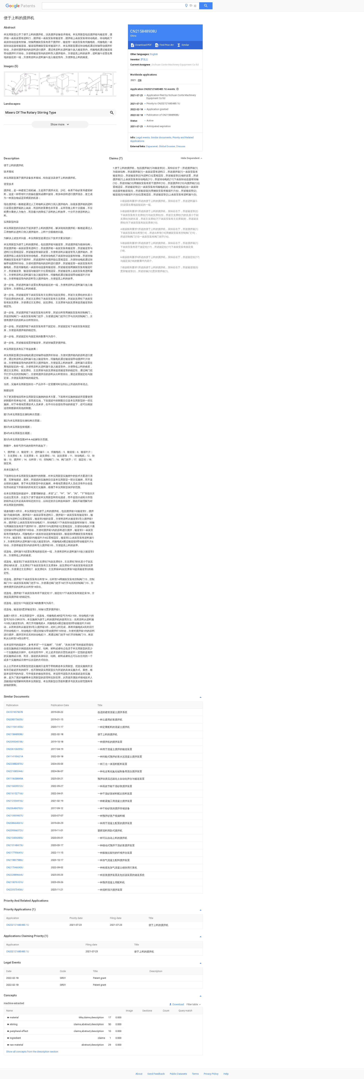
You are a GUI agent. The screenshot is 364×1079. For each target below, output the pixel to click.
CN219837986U (14, 860)
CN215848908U (14, 734)
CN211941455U (14, 726)
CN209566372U (14, 830)
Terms (195, 1073)
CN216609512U (14, 786)
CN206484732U (14, 808)
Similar (185, 44)
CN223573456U (14, 889)
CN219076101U (14, 882)
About (139, 1073)
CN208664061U (14, 823)
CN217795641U (14, 852)
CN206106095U (14, 749)
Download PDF (143, 44)
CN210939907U (14, 815)
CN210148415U (14, 845)
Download (178, 1004)
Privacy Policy (211, 1073)
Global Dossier (167, 146)
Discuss (180, 146)
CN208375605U (14, 719)
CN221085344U (14, 771)
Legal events (143, 137)
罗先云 (144, 59)
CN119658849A (14, 778)
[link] (12, 1017)
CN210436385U (14, 837)
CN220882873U (14, 763)
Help (226, 1073)
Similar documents (161, 137)
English (154, 54)
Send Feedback (156, 1073)
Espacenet (152, 146)
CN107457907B (14, 712)
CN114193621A (14, 756)
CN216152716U (14, 793)
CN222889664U (14, 874)
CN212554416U (14, 800)
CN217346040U (14, 867)
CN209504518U (14, 741)
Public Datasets (178, 1073)
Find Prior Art (166, 44)
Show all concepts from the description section (32, 1051)
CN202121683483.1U (17, 924)
